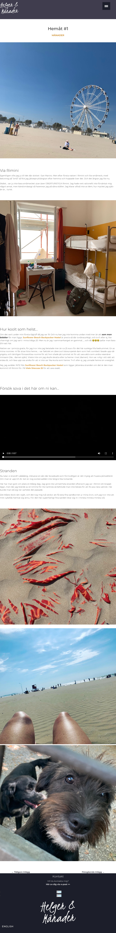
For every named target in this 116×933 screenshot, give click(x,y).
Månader (58, 35)
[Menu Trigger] (106, 6)
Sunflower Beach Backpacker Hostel (42, 337)
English (7, 926)
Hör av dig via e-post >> (58, 884)
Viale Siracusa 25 (34, 368)
